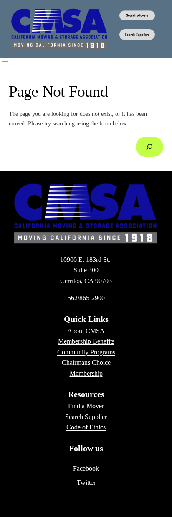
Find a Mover (86, 405)
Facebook (86, 468)
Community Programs (86, 352)
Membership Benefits (86, 341)
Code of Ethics (86, 427)
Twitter (86, 482)
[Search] (149, 146)
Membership (86, 373)
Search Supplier (86, 416)
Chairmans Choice (86, 362)
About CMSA (86, 330)
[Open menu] (5, 63)
